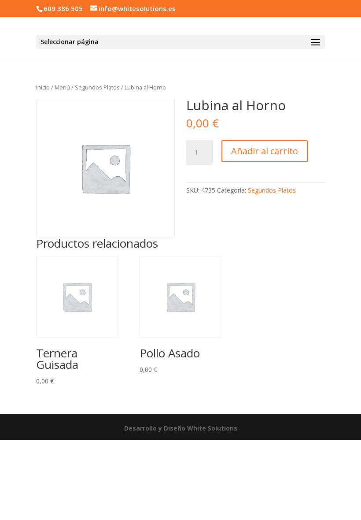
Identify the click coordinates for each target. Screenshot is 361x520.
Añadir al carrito (264, 151)
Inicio (43, 87)
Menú (62, 87)
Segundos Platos (97, 87)
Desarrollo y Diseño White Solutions (180, 428)
